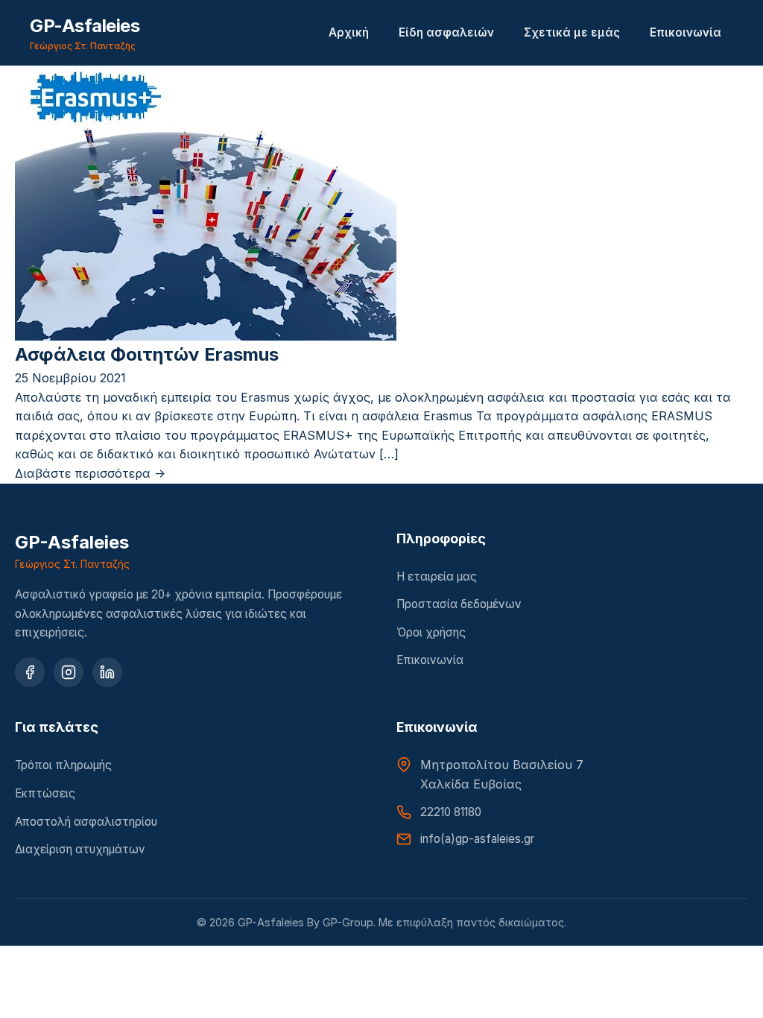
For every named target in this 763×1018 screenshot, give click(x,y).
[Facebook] (30, 672)
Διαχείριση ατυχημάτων (80, 849)
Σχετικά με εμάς (572, 32)
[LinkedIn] (107, 672)
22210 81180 (450, 812)
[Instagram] (68, 672)
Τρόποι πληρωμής (63, 765)
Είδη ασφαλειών (446, 32)
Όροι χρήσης (431, 632)
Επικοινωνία (685, 32)
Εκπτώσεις (45, 793)
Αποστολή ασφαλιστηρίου (86, 822)
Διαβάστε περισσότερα (90, 473)
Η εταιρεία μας (436, 576)
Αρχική (349, 32)
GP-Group (348, 922)
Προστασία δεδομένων (459, 604)
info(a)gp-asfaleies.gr (477, 839)
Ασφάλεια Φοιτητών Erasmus (147, 354)
